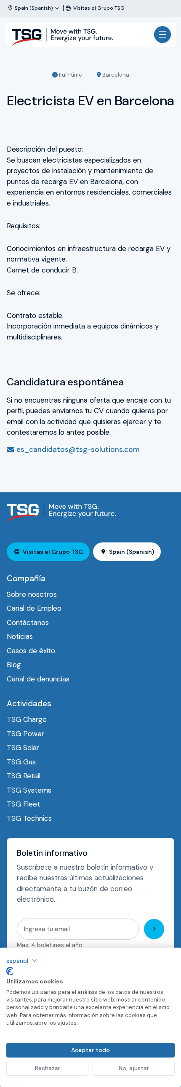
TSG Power (25, 733)
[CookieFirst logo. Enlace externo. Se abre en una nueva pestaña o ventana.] (9, 971)
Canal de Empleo (34, 608)
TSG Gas (21, 762)
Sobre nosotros (32, 594)
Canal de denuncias (38, 679)
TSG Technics (29, 818)
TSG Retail (23, 775)
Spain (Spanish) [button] (131, 552)
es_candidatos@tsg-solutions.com (78, 449)
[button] (21, 961)
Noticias (20, 636)
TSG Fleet (23, 804)
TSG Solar (23, 747)
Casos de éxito (31, 650)
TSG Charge (27, 719)
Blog (14, 664)
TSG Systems (29, 790)
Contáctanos (28, 622)
